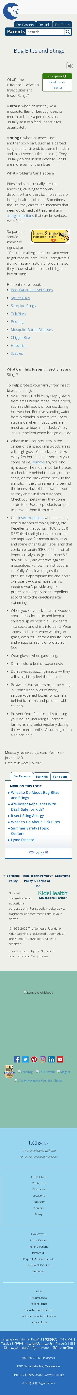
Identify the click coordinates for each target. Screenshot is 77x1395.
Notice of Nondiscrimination (39, 1316)
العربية (14, 1348)
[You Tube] (60, 1059)
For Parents (25, 24)
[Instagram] (43, 1059)
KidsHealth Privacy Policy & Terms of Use (37, 881)
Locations (39, 1195)
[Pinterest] (34, 1059)
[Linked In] (51, 1059)
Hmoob (45, 1348)
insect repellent (31, 517)
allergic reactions (20, 215)
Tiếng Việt (66, 1339)
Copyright (62, 876)
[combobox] (45, 32)
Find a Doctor (38, 1240)
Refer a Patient (38, 1246)
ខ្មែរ (35, 1348)
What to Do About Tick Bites (35, 821)
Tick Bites (18, 313)
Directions (38, 1189)
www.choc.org (54, 1375)
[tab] (60, 776)
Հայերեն (33, 1343)
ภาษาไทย (66, 1348)
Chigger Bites (21, 337)
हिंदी (55, 1348)
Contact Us (38, 1183)
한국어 (18, 1343)
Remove (38, 462)
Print (40, 853)
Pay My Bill (38, 1252)
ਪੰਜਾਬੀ (26, 1348)
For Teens (62, 24)
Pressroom (38, 1201)
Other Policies (38, 1322)
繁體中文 (51, 1339)
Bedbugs (18, 321)
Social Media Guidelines (38, 1310)
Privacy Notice (38, 1297)
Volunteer (39, 1271)
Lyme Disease (22, 839)
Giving (38, 1214)
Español (36, 1339)
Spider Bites (20, 297)
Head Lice (18, 345)
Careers (38, 1208)
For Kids (44, 24)
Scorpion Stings (23, 305)
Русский (61, 1343)
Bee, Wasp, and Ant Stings (32, 289)
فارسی (48, 1343)
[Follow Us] (25, 1059)
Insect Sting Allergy (27, 815)
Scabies (17, 353)
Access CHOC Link (38, 1265)
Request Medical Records (38, 1259)
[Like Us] (17, 1059)
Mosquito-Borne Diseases (32, 329)
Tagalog (6, 1343)
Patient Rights (38, 1303)
